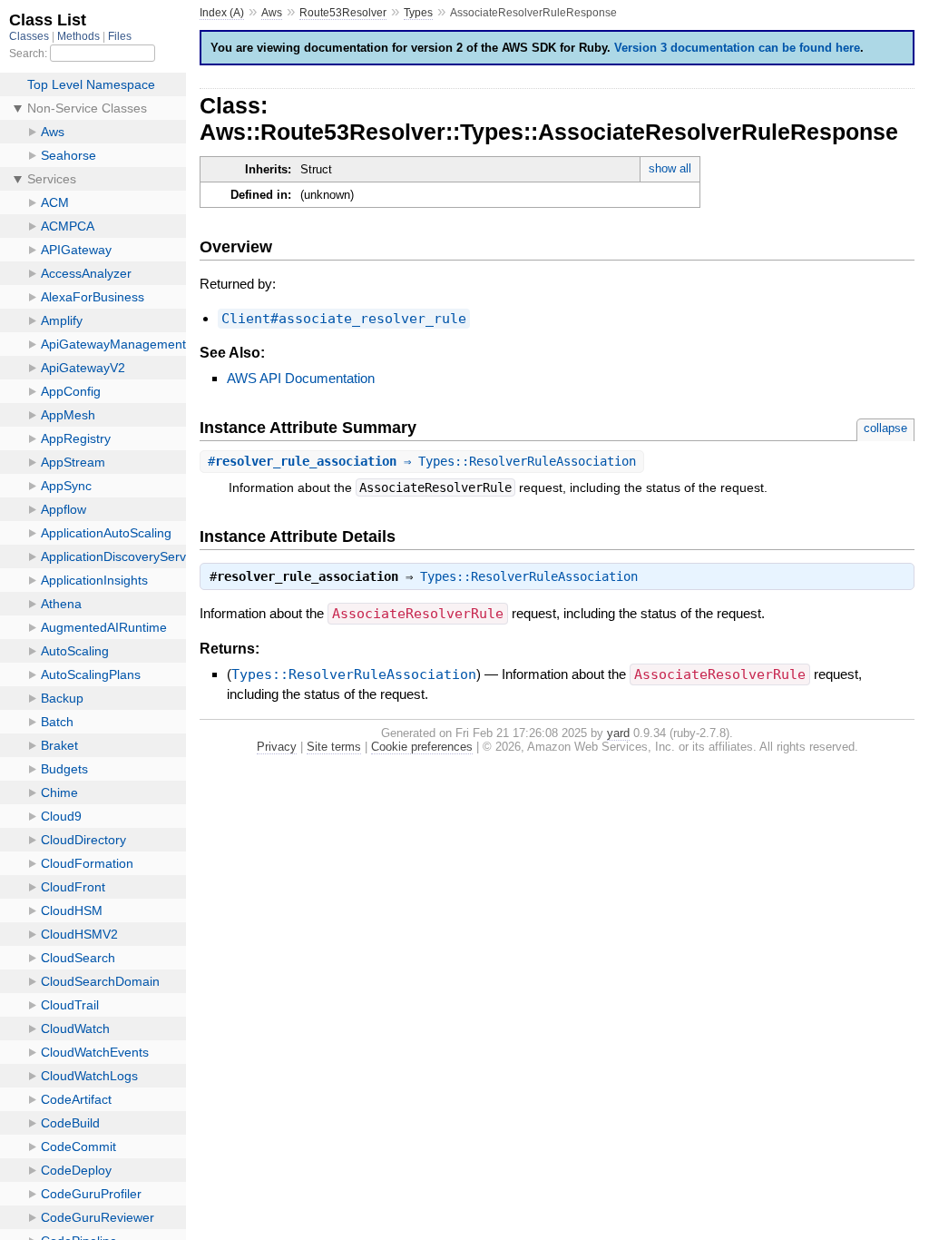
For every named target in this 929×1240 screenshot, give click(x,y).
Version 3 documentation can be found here (737, 47)
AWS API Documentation (301, 378)
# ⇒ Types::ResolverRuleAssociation (422, 461)
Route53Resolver (342, 12)
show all (670, 168)
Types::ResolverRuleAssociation (529, 576)
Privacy (277, 746)
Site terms (334, 746)
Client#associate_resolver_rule (343, 318)
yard (618, 733)
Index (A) (222, 12)
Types (418, 12)
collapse (885, 428)
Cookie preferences (422, 746)
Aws (271, 12)
